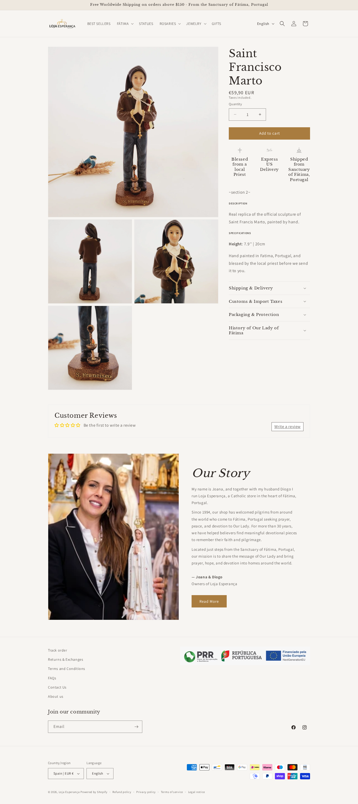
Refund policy (121, 792)
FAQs (52, 678)
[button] (125, 23)
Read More (209, 601)
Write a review (287, 426)
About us (55, 696)
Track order (57, 650)
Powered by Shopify (93, 792)
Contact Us (57, 687)
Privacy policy (146, 792)
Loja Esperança (69, 792)
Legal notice (196, 792)
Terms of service (172, 792)
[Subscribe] (136, 727)
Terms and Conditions (66, 668)
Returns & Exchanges (65, 659)
